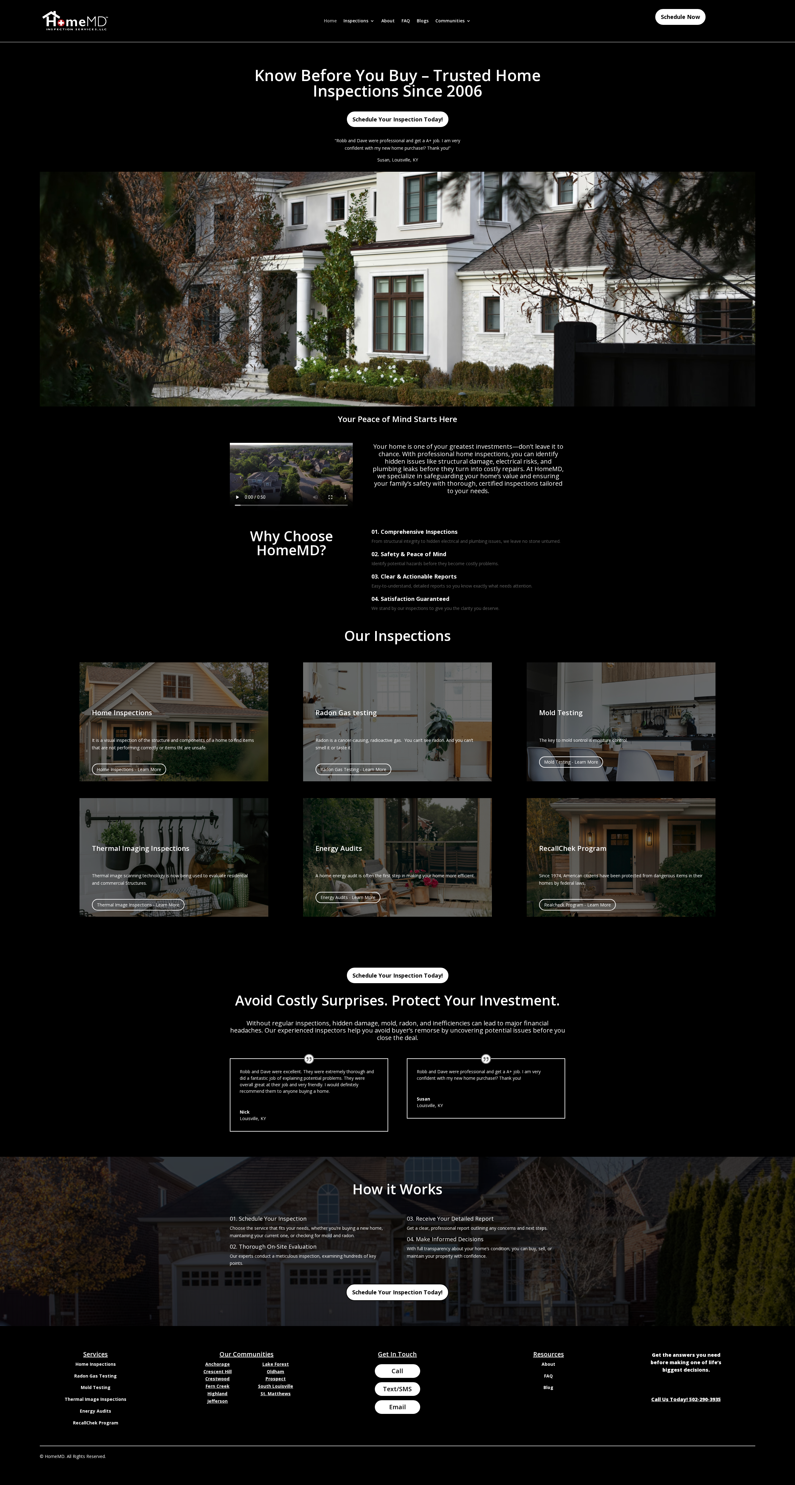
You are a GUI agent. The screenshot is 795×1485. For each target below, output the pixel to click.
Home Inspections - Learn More (129, 769)
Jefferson (217, 1401)
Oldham (275, 1371)
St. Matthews (276, 1393)
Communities (450, 21)
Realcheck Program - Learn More (577, 905)
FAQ (406, 21)
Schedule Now (680, 16)
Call (397, 1371)
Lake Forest (275, 1364)
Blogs (423, 21)
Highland (217, 1393)
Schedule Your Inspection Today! (397, 119)
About (388, 21)
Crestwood (217, 1379)
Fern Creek (217, 1386)
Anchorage (217, 1364)
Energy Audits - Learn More (347, 897)
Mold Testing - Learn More (571, 762)
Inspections (355, 21)
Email (397, 1407)
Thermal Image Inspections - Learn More (138, 905)
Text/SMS (397, 1389)
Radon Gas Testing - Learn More (353, 769)
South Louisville (275, 1386)
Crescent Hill (217, 1371)
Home (330, 21)
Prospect (276, 1379)
